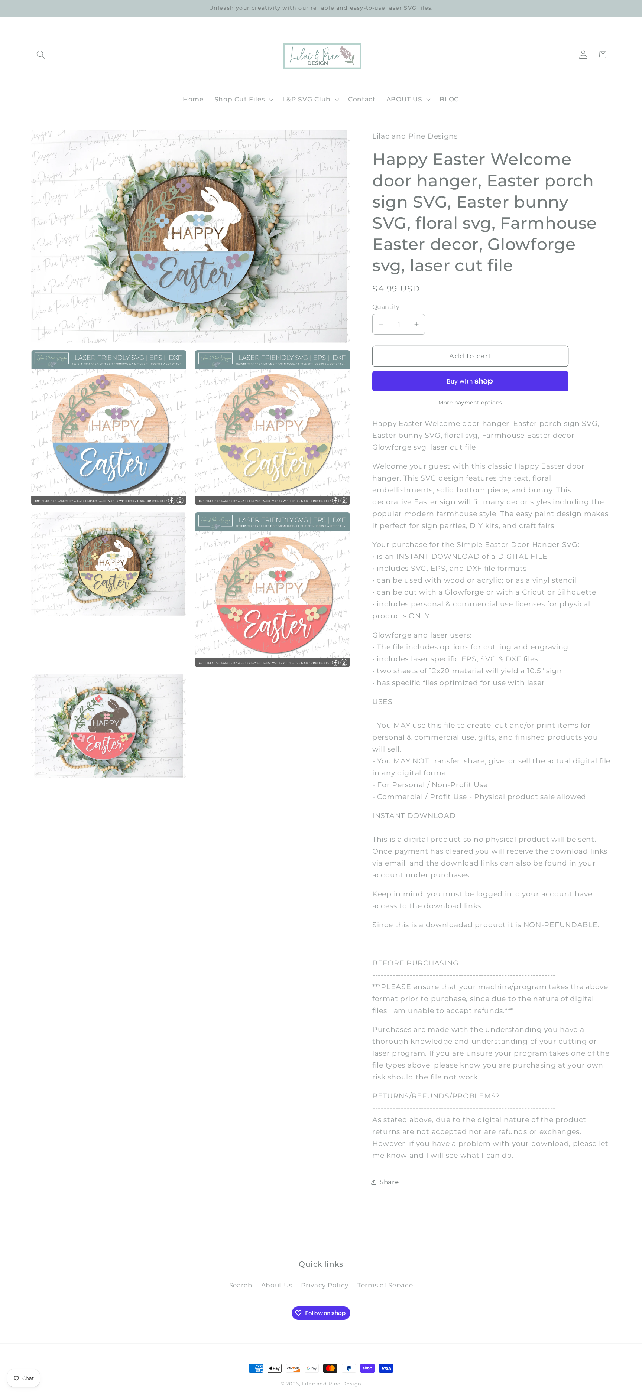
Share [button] (389, 1182)
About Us (276, 1285)
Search (240, 1285)
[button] (41, 55)
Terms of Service (385, 1285)
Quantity (386, 306)
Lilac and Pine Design (332, 1384)
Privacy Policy (324, 1285)
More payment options (470, 402)
